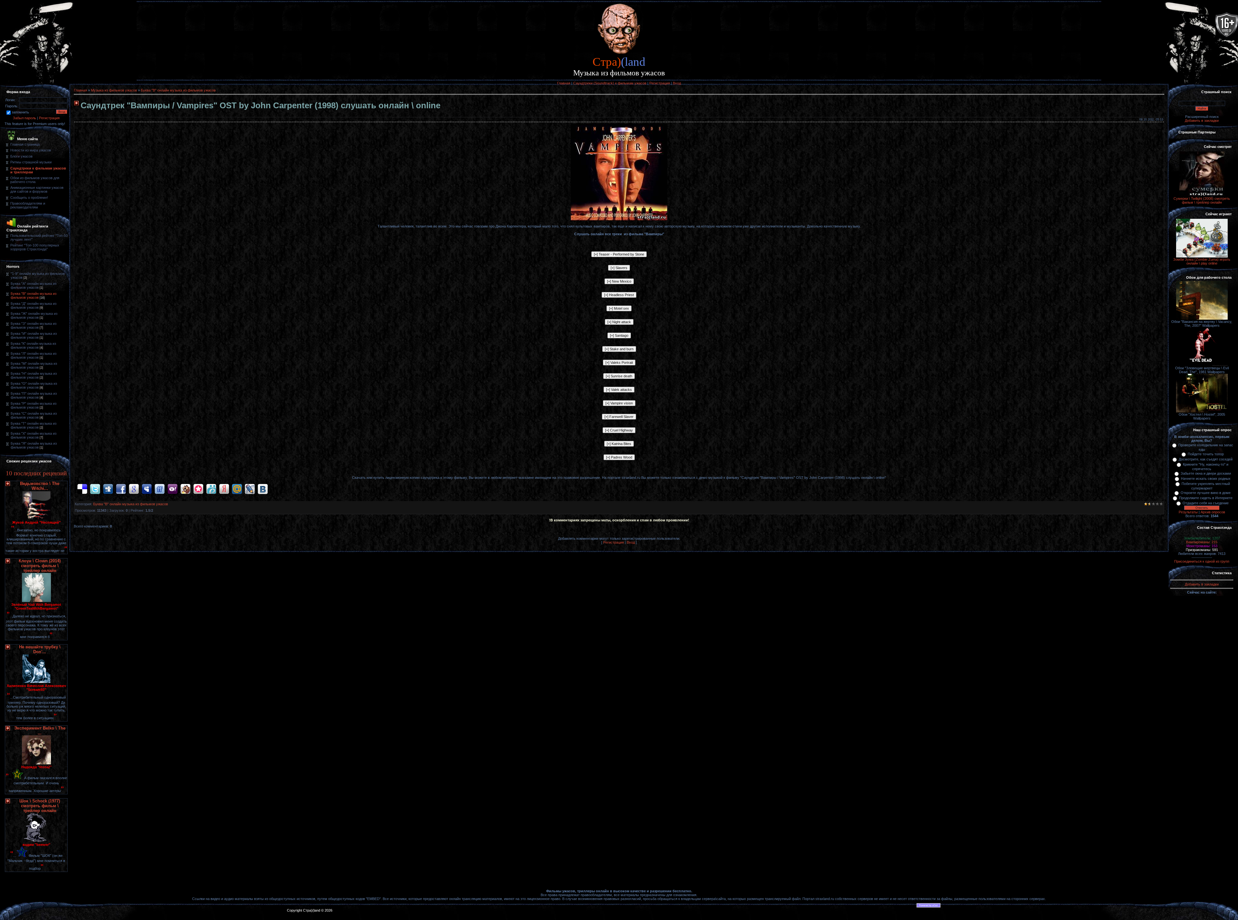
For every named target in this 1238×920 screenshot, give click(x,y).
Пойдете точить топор (1206, 454)
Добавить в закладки (1202, 120)
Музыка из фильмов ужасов (114, 90)
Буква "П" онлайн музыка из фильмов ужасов (34, 395)
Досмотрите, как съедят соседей (1206, 459)
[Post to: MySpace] (146, 489)
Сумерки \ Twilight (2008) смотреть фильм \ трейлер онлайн (1202, 200)
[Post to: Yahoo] (172, 489)
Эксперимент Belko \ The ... (39, 730)
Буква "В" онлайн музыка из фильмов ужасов (33, 295)
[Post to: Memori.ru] (198, 489)
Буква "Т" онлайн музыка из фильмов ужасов (33, 425)
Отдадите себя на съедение (1206, 503)
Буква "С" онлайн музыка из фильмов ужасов (34, 415)
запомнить (20, 112)
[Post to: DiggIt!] (108, 489)
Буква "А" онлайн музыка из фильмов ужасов (33, 285)
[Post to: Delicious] (82, 489)
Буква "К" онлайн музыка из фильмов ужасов (33, 345)
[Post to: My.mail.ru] (237, 489)
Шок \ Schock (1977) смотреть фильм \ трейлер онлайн (39, 806)
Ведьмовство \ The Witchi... (39, 486)
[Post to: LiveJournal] (249, 489)
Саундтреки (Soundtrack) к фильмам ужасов (609, 83)
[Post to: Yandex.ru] (224, 489)
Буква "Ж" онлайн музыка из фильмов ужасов (34, 315)
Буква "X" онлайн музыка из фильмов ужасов (33, 435)
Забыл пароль (24, 118)
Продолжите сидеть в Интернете (1206, 498)
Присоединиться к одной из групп (1201, 561)
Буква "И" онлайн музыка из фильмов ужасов (34, 335)
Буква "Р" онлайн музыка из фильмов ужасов (33, 405)
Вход (677, 83)
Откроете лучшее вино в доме (1206, 493)
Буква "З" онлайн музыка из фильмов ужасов (33, 325)
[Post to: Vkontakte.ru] (262, 489)
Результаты (1188, 512)
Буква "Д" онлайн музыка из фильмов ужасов (33, 305)
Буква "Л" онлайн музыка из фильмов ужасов (33, 355)
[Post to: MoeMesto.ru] (211, 489)
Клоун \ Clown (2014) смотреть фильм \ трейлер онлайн (40, 565)
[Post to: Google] (133, 489)
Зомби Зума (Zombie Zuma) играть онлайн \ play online (1201, 261)
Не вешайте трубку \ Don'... (40, 649)
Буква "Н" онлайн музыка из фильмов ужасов (34, 375)
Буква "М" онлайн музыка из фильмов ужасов (34, 365)
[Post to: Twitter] (95, 489)
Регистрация (659, 83)
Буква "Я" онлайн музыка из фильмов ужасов (34, 445)
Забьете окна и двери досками (1206, 473)
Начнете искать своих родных (1206, 478)
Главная (563, 83)
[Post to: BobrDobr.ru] (185, 489)
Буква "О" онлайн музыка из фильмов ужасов (34, 385)
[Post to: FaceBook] (120, 489)
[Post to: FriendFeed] (159, 489)
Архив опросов (1213, 512)
